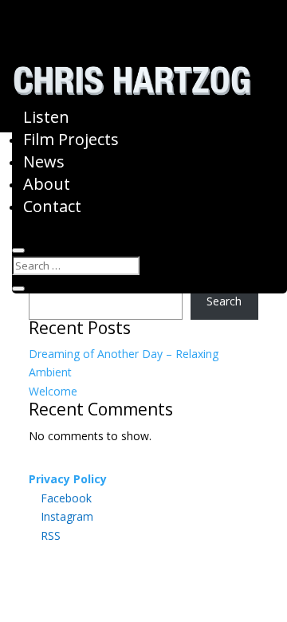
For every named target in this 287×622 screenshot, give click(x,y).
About (46, 184)
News (44, 161)
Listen (46, 117)
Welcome (53, 391)
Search (224, 301)
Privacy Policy (68, 478)
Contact (52, 206)
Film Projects (71, 139)
